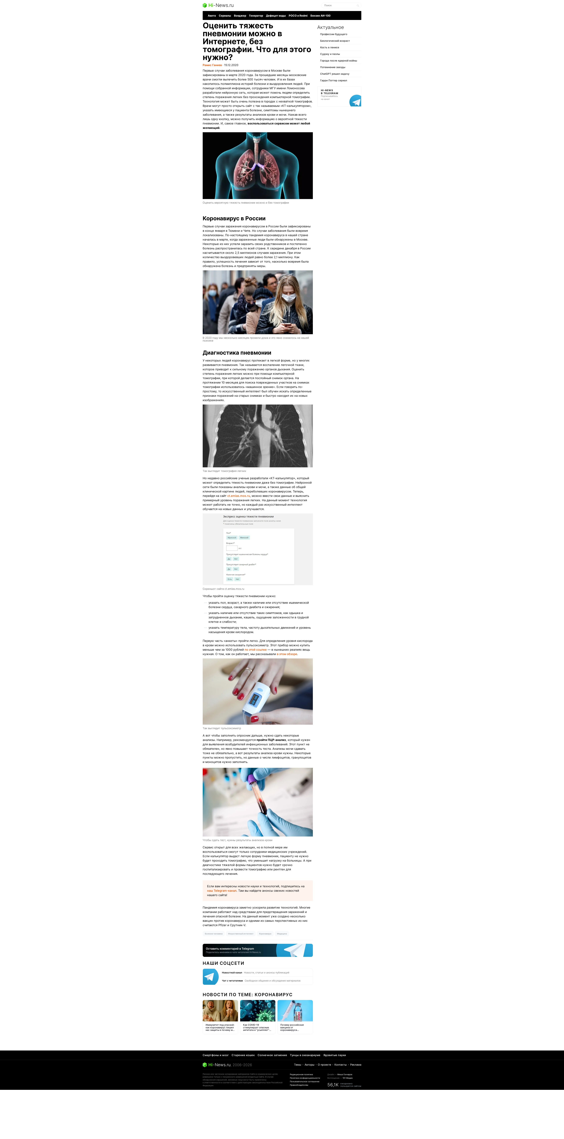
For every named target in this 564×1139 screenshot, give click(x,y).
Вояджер (240, 15)
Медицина (282, 933)
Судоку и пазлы (330, 54)
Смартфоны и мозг (216, 1055)
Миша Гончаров (344, 1074)
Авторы (309, 1064)
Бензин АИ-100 (320, 15)
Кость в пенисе (329, 47)
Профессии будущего (333, 34)
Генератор (256, 15)
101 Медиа (347, 1078)
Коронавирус (265, 933)
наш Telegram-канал (221, 890)
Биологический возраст (335, 40)
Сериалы (225, 15)
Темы (297, 1064)
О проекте (324, 1064)
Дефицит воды (276, 15)
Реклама (355, 1064)
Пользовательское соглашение (304, 1081)
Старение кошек (243, 1055)
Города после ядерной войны (338, 60)
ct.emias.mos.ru (238, 496)
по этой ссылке (256, 649)
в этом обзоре (287, 654)
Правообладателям (299, 1085)
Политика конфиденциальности (305, 1078)
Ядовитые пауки (334, 1055)
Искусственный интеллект (241, 933)
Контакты (340, 1064)
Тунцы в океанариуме (305, 1055)
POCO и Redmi (298, 15)
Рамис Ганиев (212, 65)
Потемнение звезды (332, 67)
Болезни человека (214, 933)
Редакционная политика (301, 1074)
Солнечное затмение (272, 1055)
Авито (212, 15)
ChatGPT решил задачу (334, 73)
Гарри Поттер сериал (333, 80)
